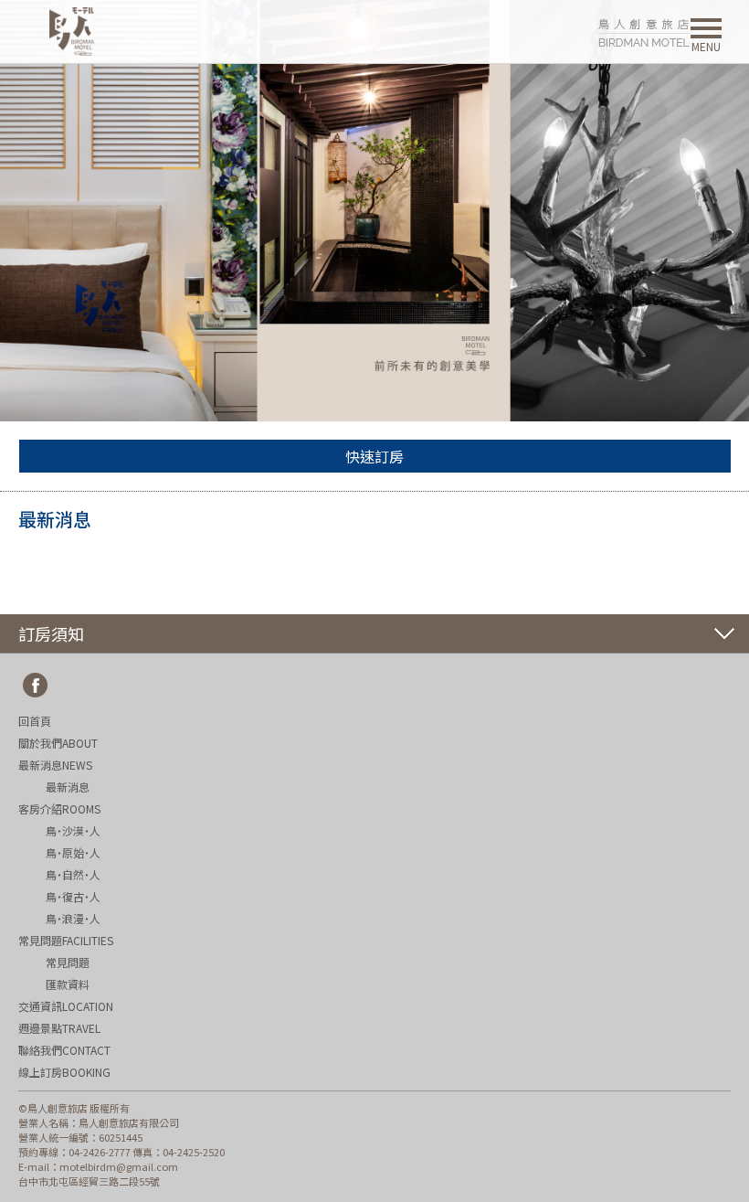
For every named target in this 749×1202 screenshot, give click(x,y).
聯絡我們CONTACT (64, 1050)
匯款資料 (68, 984)
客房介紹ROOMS (59, 808)
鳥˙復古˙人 (73, 896)
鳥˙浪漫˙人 (73, 918)
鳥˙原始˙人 (73, 852)
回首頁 (34, 721)
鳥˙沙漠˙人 (73, 830)
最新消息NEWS (55, 764)
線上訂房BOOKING (64, 1072)
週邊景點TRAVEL (59, 1028)
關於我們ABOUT (58, 742)
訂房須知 (51, 633)
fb (35, 685)
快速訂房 (374, 456)
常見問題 (68, 962)
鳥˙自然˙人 (73, 874)
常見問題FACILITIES (65, 940)
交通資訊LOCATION (65, 1006)
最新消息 (68, 786)
